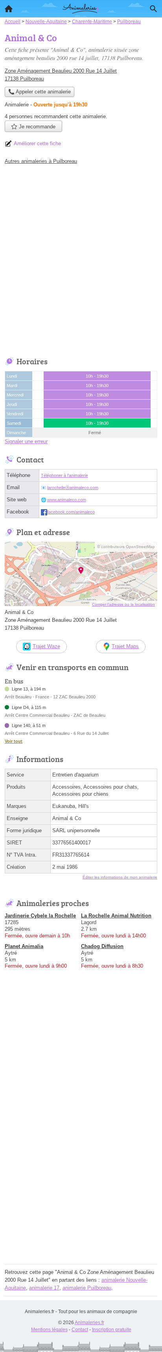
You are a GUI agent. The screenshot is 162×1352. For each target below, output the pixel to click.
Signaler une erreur (26, 441)
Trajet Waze (46, 646)
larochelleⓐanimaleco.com (72, 487)
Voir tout (13, 741)
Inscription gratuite (111, 1329)
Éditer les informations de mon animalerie (120, 877)
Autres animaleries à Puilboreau (41, 161)
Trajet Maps (125, 646)
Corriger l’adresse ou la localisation (123, 604)
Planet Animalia (24, 946)
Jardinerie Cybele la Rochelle (40, 916)
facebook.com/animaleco (71, 512)
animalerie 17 (44, 1288)
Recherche (153, 8)
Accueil (8, 8)
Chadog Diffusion (102, 946)
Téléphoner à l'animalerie (64, 475)
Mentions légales (49, 1329)
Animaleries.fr (89, 1322)
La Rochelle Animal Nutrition (116, 916)
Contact (80, 1329)
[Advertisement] (81, 259)
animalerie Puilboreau (87, 1288)
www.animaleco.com (66, 499)
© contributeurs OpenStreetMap (126, 546)
